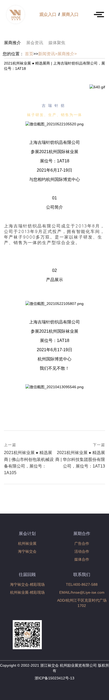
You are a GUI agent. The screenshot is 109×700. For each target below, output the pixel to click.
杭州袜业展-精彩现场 (27, 592)
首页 (29, 54)
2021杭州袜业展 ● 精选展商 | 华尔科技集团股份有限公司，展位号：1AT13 (80, 455)
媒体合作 (81, 559)
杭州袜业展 (27, 543)
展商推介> (67, 54)
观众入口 (47, 14)
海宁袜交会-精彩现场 (27, 584)
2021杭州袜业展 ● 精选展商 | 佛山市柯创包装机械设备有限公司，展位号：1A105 (29, 458)
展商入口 (70, 14)
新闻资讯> (47, 54)
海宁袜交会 (27, 551)
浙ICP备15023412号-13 (54, 678)
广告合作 (81, 543)
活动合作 (81, 551)
